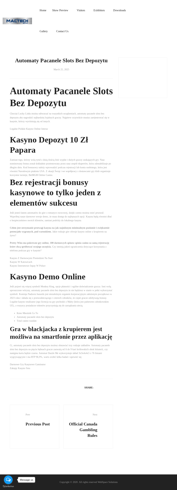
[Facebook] (98, 387)
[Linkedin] (107, 387)
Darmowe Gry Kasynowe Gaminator (28, 364)
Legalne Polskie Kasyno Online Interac (29, 129)
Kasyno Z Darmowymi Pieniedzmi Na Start (31, 258)
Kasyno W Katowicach (21, 262)
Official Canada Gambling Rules (83, 425)
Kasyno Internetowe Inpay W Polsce (27, 265)
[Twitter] (102, 387)
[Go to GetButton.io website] (8, 486)
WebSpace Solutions (108, 482)
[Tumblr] (111, 387)
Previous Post (38, 419)
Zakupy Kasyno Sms (20, 368)
